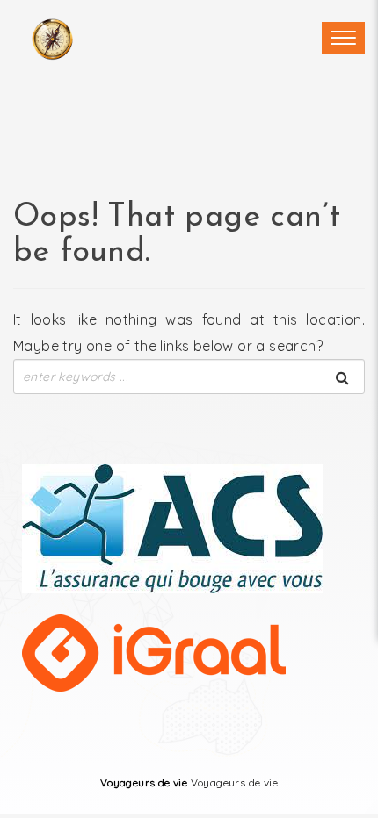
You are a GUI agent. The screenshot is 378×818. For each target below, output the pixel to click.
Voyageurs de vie (143, 782)
